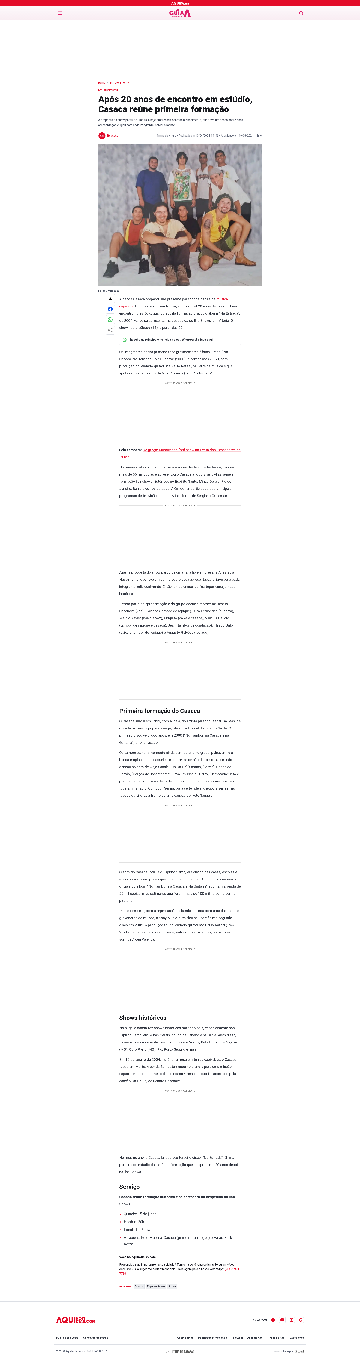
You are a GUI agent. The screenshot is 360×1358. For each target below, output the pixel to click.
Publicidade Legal (67, 1337)
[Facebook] (273, 1320)
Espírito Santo (156, 1286)
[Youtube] (282, 1320)
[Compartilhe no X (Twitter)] (110, 298)
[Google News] (301, 1320)
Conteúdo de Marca (95, 1337)
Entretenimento (119, 82)
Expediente (297, 1337)
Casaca (139, 1286)
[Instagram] (292, 1320)
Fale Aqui (237, 1337)
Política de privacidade (212, 1337)
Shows (172, 1286)
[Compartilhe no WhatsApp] (110, 319)
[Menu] (60, 13)
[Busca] (301, 13)
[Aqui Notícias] (180, 3)
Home (101, 82)
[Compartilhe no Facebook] (110, 309)
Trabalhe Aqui (276, 1337)
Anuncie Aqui (255, 1337)
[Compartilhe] (110, 330)
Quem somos (185, 1337)
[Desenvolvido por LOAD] (299, 1351)
